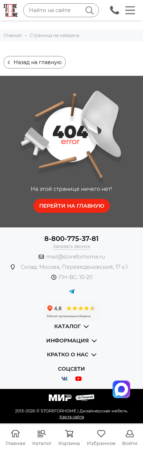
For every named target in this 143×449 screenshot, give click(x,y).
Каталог (42, 443)
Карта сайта (71, 416)
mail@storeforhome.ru (75, 256)
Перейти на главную (71, 206)
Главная (15, 443)
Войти (130, 443)
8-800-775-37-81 (71, 239)
